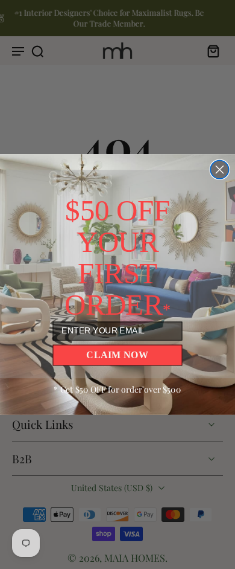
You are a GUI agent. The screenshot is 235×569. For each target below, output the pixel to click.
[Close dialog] (219, 170)
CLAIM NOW (117, 354)
